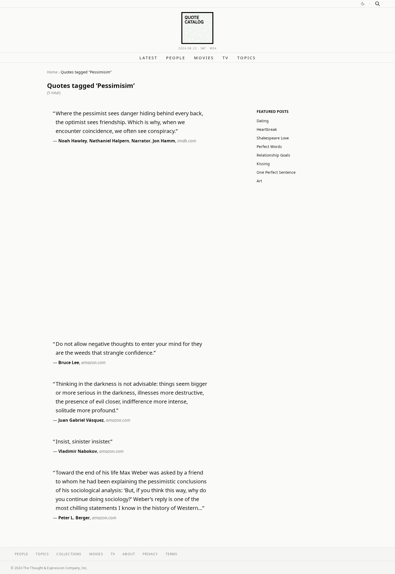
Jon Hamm (164, 141)
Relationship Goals (273, 155)
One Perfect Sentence (276, 172)
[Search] (377, 3)
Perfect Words (269, 146)
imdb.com (186, 141)
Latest (148, 57)
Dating (263, 120)
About (129, 554)
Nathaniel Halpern (109, 141)
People (175, 57)
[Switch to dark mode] (363, 4)
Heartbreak (267, 129)
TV (225, 57)
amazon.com (93, 362)
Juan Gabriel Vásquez (81, 420)
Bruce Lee (68, 362)
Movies (204, 57)
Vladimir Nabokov (77, 451)
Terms (172, 554)
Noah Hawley (72, 141)
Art (259, 180)
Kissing (263, 163)
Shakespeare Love (273, 137)
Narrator (140, 141)
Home (52, 72)
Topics (246, 57)
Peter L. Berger (74, 518)
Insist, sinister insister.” (84, 441)
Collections (68, 554)
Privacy (150, 554)
